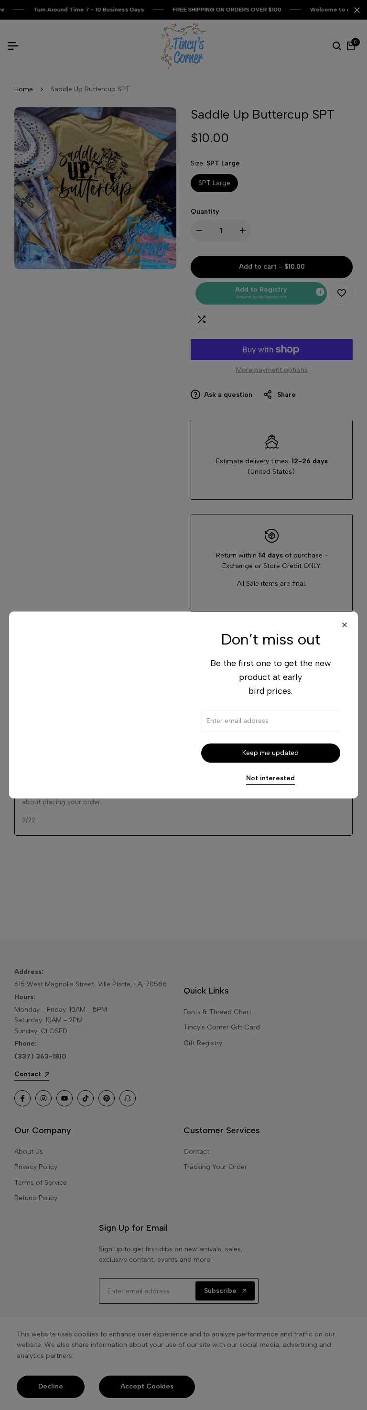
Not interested (270, 778)
